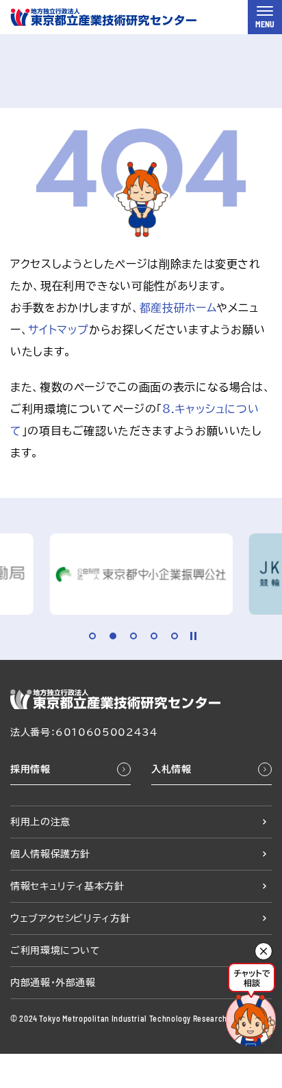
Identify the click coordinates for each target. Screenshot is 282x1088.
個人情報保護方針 (50, 854)
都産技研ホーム (178, 307)
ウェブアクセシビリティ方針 (70, 918)
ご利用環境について (55, 950)
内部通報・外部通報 (53, 982)
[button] (92, 636)
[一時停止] (193, 636)
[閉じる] (264, 951)
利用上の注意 (40, 822)
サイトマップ (58, 329)
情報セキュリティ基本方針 (67, 886)
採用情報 (30, 769)
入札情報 (171, 769)
